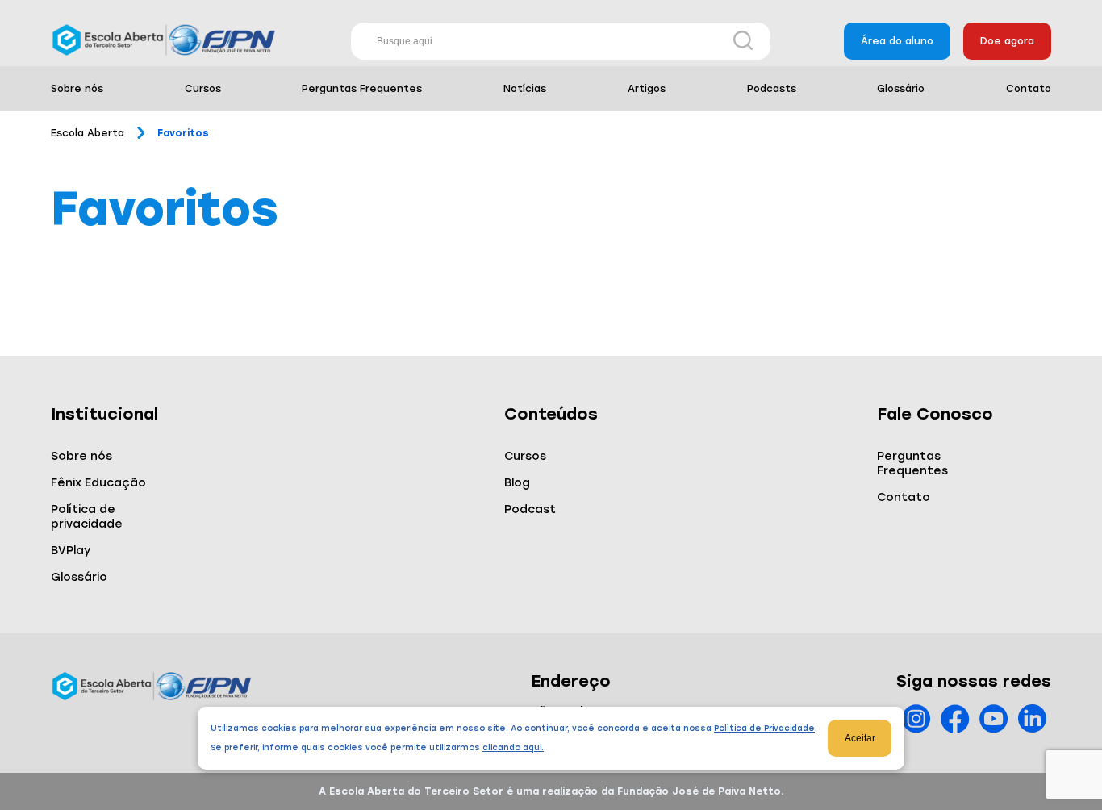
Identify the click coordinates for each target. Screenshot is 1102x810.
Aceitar (860, 738)
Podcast (530, 509)
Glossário (901, 88)
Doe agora (1007, 41)
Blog (517, 483)
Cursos (203, 88)
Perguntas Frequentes (362, 88)
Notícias (524, 88)
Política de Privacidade (764, 728)
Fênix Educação (98, 483)
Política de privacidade (87, 517)
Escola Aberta (87, 133)
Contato (1028, 88)
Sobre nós (77, 88)
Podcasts (771, 88)
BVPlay (70, 550)
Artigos (647, 88)
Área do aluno (897, 41)
